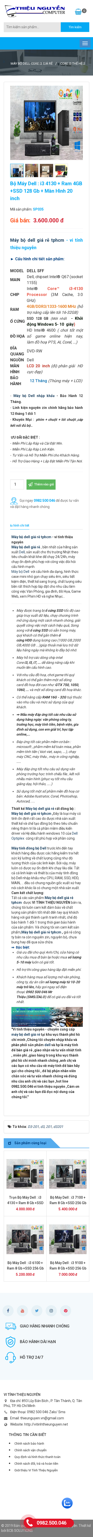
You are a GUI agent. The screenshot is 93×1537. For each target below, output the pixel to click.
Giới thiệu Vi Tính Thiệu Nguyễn (36, 1470)
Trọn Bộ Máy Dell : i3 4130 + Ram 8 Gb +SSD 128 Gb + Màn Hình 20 (25, 1202)
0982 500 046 (44, 500)
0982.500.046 (51, 1523)
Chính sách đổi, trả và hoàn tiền (36, 1463)
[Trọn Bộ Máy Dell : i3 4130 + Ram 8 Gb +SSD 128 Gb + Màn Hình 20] (25, 1174)
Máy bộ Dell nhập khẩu (34, 396)
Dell (22, 552)
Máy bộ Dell (20, 572)
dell (47, 1045)
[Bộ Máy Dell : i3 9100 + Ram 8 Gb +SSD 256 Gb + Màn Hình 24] (68, 1239)
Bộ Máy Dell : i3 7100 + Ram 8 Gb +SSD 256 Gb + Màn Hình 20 (68, 1202)
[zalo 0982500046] (67, 1503)
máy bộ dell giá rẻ (25, 1034)
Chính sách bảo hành (29, 1443)
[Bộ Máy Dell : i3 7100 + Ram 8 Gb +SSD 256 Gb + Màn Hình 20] (68, 1174)
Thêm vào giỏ (43, 484)
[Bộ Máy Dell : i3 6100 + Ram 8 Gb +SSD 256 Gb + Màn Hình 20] (25, 1239)
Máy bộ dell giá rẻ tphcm (37, 240)
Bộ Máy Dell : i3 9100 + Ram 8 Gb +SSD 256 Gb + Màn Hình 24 (68, 1268)
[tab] (18, 526)
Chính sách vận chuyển (30, 1450)
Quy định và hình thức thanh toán (37, 1457)
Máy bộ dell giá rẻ (40, 809)
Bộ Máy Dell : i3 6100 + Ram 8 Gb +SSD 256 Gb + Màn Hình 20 (25, 1268)
